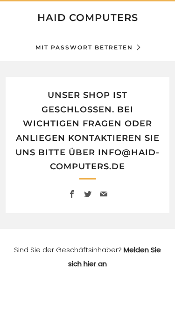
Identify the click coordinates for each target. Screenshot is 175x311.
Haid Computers (87, 17)
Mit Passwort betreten (84, 47)
